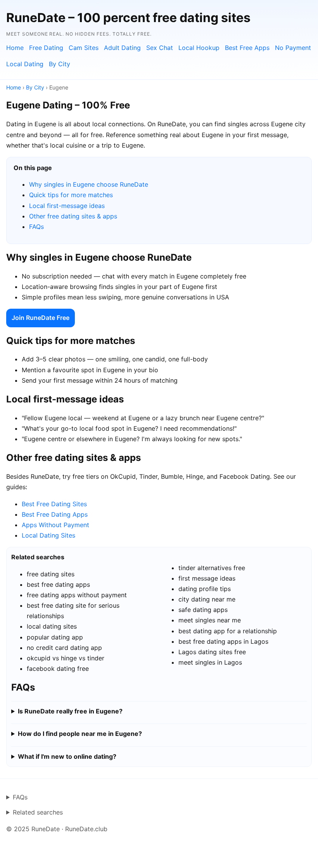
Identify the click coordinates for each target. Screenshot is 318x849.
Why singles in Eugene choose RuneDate (88, 184)
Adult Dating (122, 48)
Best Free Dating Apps (55, 514)
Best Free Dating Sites (54, 504)
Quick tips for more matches (71, 195)
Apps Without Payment (55, 525)
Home (15, 48)
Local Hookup (198, 48)
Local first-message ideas (67, 206)
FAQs (36, 226)
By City (59, 64)
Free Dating (46, 48)
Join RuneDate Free (40, 317)
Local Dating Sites (48, 535)
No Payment (293, 48)
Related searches (38, 812)
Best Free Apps (247, 48)
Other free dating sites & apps (73, 216)
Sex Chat (159, 48)
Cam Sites (84, 48)
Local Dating (24, 64)
